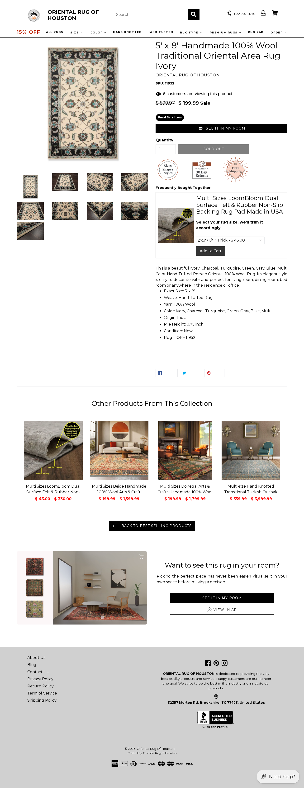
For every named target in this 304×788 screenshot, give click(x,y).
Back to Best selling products (156, 526)
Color (98, 32)
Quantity (164, 140)
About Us (36, 657)
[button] (221, 128)
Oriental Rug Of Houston (156, 749)
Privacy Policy (40, 679)
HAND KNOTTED (128, 32)
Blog (31, 664)
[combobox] (147, 14)
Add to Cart (211, 251)
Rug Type (190, 32)
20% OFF (28, 32)
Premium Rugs (224, 32)
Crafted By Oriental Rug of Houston (152, 753)
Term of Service (42, 693)
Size (76, 32)
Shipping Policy (42, 700)
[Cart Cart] (275, 13)
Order (278, 32)
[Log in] (263, 13)
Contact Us (37, 672)
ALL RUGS (55, 32)
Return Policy (40, 686)
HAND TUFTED (161, 32)
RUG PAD (256, 32)
